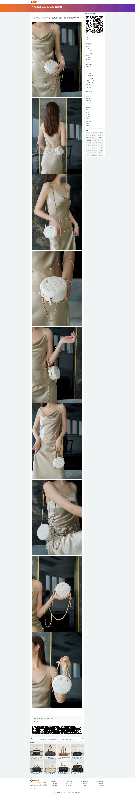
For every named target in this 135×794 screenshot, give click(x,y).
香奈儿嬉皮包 (100, 152)
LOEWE (87, 98)
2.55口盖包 (87, 46)
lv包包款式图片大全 (54, 781)
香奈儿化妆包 (100, 150)
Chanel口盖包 (100, 137)
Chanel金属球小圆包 (35, 721)
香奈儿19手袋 (89, 149)
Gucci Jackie (88, 147)
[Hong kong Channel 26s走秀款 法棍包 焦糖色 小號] (63, 750)
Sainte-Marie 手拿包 (89, 82)
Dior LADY (100, 142)
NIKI (86, 118)
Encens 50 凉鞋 (88, 93)
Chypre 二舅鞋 (88, 91)
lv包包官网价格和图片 (53, 785)
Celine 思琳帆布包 (100, 132)
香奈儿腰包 (94, 155)
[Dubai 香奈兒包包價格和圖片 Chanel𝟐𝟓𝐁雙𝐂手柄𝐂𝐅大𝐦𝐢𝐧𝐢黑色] (63, 765)
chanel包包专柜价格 (78, 792)
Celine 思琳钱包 (94, 137)
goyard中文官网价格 (99, 783)
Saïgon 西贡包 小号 (89, 80)
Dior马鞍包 (94, 145)
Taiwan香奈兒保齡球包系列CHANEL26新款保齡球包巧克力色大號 (50, 758)
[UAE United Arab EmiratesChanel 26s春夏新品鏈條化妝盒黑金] (77, 750)
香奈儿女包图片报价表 (84, 785)
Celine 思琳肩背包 (88, 135)
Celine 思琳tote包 (88, 132)
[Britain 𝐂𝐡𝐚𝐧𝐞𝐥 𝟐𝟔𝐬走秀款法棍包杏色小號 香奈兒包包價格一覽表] (50, 765)
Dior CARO (100, 140)
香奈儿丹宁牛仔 (94, 150)
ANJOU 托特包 (88, 73)
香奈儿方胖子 (94, 154)
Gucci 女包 (87, 87)
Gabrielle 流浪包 (88, 53)
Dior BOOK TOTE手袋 (94, 140)
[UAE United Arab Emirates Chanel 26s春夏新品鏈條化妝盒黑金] (36, 765)
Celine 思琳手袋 (88, 134)
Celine (87, 39)
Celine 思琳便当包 (94, 132)
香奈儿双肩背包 (88, 152)
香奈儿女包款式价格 (84, 781)
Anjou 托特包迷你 (89, 75)
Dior (86, 59)
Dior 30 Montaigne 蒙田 (88, 139)
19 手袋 (87, 44)
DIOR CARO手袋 (88, 142)
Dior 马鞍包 (88, 145)
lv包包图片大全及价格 (53, 783)
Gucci (87, 84)
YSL (86, 109)
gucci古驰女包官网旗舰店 (69, 783)
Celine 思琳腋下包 (94, 135)
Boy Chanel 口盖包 (89, 50)
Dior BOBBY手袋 (100, 139)
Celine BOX (87, 41)
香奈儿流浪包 (100, 154)
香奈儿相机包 (88, 155)
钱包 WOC (87, 57)
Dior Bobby (87, 62)
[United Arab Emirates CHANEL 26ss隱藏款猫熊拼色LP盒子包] (36, 750)
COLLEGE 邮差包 (88, 112)
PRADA (87, 107)
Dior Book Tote (88, 64)
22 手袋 (87, 48)
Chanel (87, 43)
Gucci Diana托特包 (100, 145)
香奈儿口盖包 (94, 152)
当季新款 (87, 55)
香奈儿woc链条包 (88, 150)
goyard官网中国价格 (99, 781)
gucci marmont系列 (94, 147)
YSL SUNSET (88, 121)
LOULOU (87, 116)
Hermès (87, 89)
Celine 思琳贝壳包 (100, 135)
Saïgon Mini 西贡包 (89, 78)
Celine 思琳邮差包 (88, 137)
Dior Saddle (87, 66)
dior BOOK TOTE (88, 140)
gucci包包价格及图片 (69, 781)
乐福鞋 (87, 96)
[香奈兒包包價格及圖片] (31, 9)
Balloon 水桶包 (88, 100)
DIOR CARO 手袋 (94, 142)
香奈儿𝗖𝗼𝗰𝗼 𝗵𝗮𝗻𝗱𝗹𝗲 (100, 155)
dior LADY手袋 (89, 144)
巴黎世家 (87, 125)
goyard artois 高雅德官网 (99, 785)
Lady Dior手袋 (101, 147)
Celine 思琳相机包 (100, 134)
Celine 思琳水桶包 (94, 134)
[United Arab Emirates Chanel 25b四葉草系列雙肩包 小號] (77, 765)
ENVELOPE (87, 114)
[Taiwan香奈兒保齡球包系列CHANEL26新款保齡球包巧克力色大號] (50, 750)
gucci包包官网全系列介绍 (69, 785)
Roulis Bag (60, 792)
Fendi (86, 70)
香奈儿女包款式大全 (84, 783)
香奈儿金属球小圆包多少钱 (47, 17)
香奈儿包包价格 (72, 792)
